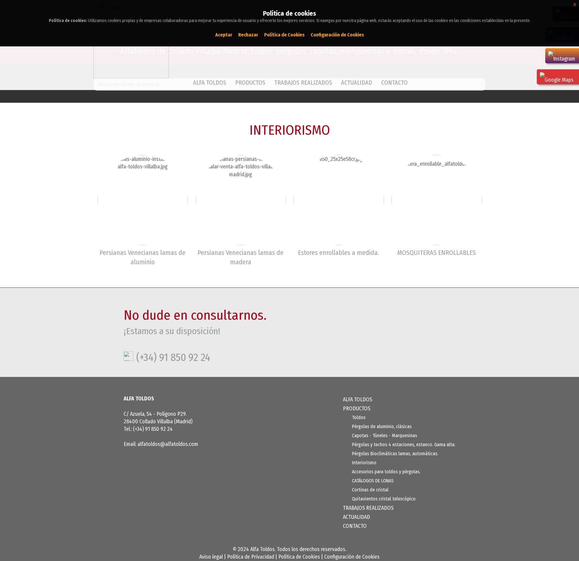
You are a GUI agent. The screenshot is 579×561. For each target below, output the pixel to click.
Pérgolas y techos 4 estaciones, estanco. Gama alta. (403, 444)
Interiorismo (364, 462)
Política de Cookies (299, 556)
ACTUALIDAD (356, 82)
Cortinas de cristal (370, 490)
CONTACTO (394, 82)
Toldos (358, 417)
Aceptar (223, 35)
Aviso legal (211, 556)
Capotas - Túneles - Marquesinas (384, 435)
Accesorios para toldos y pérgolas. (386, 472)
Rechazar (248, 35)
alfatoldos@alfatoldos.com (168, 444)
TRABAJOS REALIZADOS (303, 82)
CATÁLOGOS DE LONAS (373, 481)
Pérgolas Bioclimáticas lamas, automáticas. (395, 453)
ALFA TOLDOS (209, 82)
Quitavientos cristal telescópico (384, 499)
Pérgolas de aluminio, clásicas (382, 426)
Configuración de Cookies (352, 556)
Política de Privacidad (250, 556)
